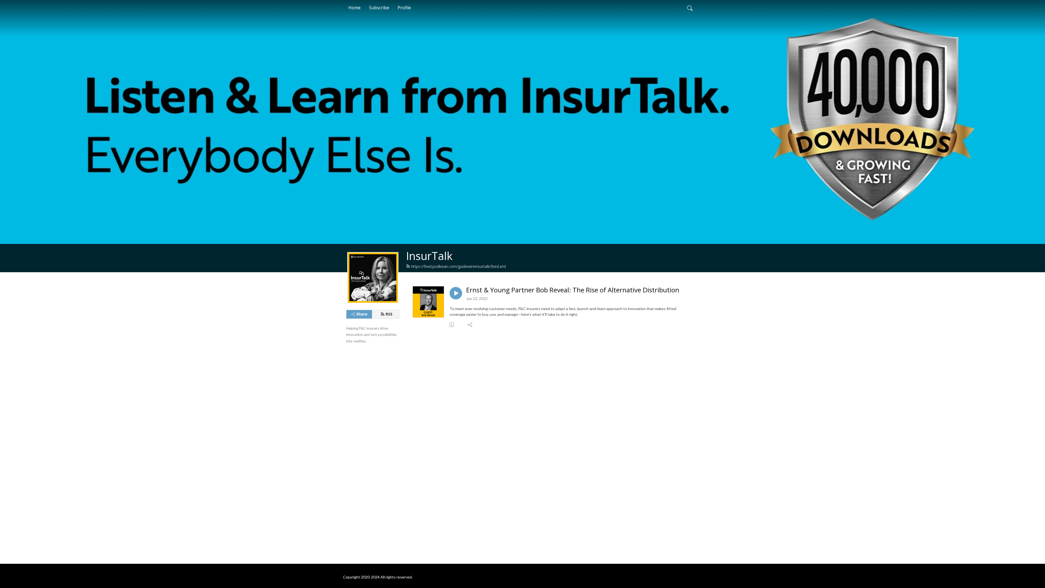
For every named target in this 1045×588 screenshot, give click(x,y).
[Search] (690, 7)
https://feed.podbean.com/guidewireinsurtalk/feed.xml (458, 266)
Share (361, 314)
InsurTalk (429, 255)
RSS (389, 314)
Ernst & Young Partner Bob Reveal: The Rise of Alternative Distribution (572, 290)
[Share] (470, 324)
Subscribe (379, 8)
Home (354, 8)
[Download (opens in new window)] (452, 324)
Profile (404, 8)
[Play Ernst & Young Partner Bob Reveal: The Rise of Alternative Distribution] (456, 293)
